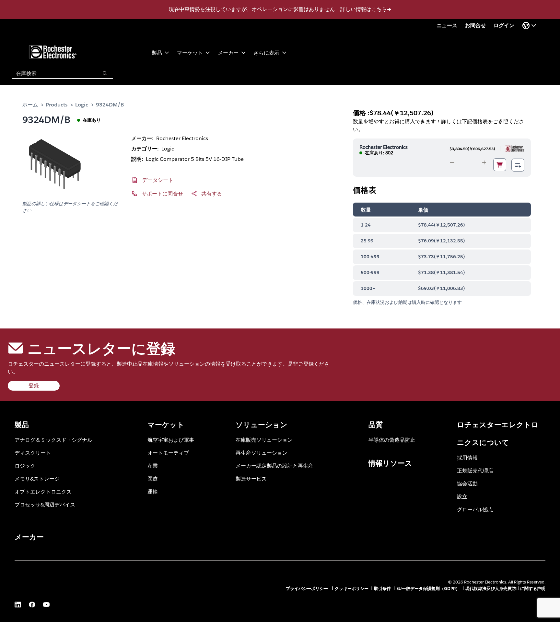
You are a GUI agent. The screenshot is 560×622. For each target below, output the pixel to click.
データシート (157, 180)
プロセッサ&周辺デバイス (45, 504)
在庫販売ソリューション (264, 440)
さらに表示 (266, 53)
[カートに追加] (499, 164)
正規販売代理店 (475, 470)
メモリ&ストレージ (37, 478)
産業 (152, 465)
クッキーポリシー (351, 588)
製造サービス (251, 478)
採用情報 (467, 457)
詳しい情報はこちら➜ (365, 9)
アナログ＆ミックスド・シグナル (53, 440)
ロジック (25, 465)
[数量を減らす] (452, 162)
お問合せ (475, 25)
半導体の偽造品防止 (391, 440)
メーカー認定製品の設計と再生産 (274, 465)
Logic (81, 104)
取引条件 (382, 588)
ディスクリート (33, 453)
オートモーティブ (168, 453)
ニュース (447, 25)
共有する (211, 193)
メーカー (228, 53)
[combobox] (51, 73)
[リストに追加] (517, 165)
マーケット (190, 53)
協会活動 (467, 483)
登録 (34, 385)
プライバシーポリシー (307, 588)
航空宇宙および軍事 (170, 440)
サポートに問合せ (162, 193)
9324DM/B (110, 104)
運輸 (152, 491)
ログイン (504, 25)
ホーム (30, 104)
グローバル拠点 (475, 509)
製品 (157, 53)
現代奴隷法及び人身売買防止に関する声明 (505, 588)
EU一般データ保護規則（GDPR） (428, 588)
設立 (462, 496)
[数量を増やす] (484, 162)
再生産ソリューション (261, 453)
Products (56, 104)
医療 (152, 478)
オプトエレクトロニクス (43, 491)
